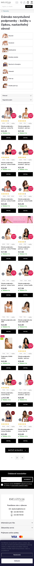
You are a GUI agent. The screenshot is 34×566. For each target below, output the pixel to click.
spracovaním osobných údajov (19, 485)
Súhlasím (17, 561)
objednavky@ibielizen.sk (18, 509)
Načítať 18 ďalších (15, 450)
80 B (12, 196)
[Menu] (31, 2)
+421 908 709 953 (18, 512)
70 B (8, 123)
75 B (8, 196)
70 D (24, 390)
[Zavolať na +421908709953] (21, 2)
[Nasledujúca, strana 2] (17, 457)
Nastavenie (17, 555)
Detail (8, 138)
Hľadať (29, 6)
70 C (25, 123)
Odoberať (27, 479)
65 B (3, 123)
